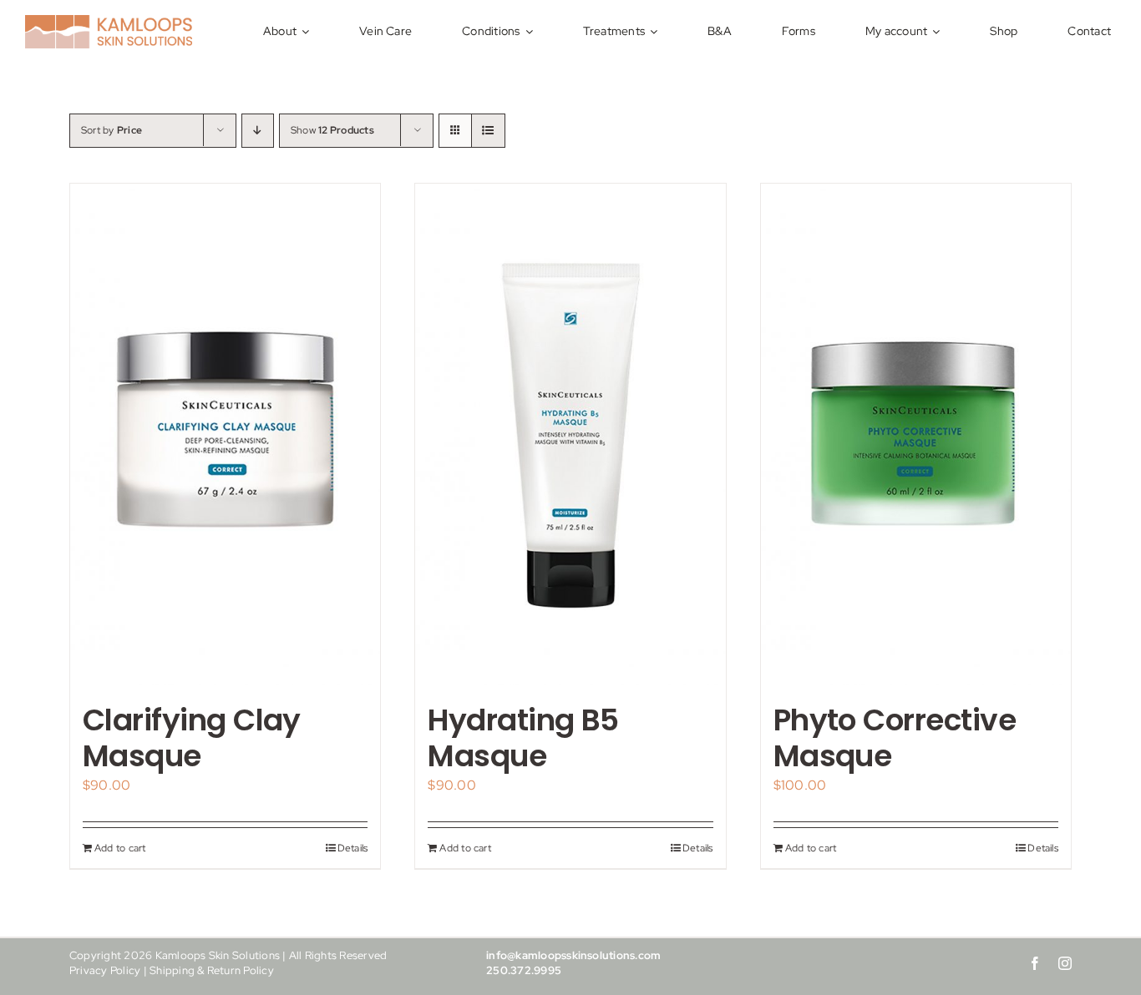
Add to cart (120, 848)
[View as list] (488, 130)
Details (352, 848)
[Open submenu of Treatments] (656, 31)
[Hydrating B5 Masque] (570, 434)
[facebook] (1035, 963)
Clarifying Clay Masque (192, 738)
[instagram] (1065, 963)
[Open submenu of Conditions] (531, 31)
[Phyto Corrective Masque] (916, 434)
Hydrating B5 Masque (523, 738)
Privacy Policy (104, 970)
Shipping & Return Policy (212, 970)
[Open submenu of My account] (938, 31)
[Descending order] (257, 131)
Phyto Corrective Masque (894, 738)
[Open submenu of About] (308, 31)
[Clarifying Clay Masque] (225, 434)
